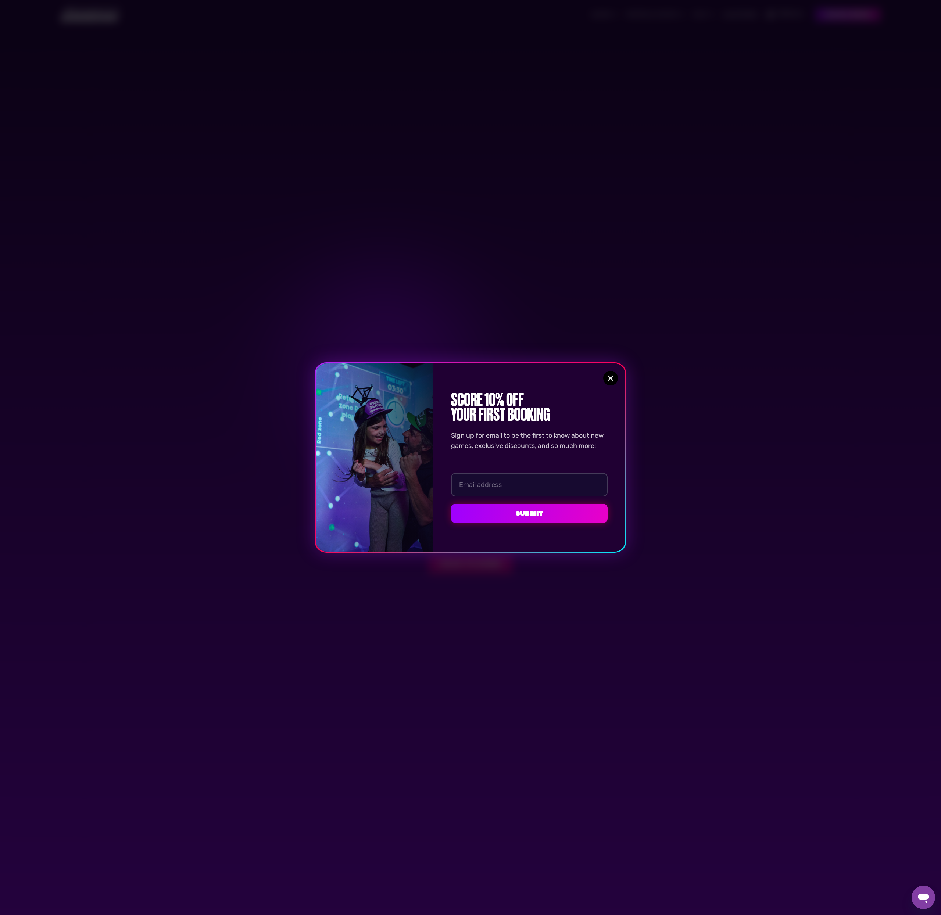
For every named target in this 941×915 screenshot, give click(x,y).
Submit (529, 513)
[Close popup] (610, 378)
